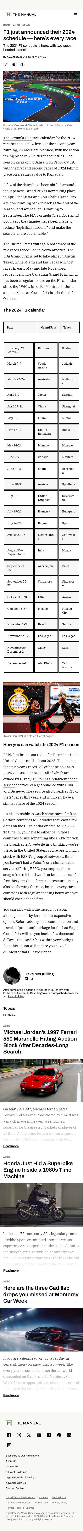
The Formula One (17, 138)
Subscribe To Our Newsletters (22, 1455)
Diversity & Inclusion (19, 1502)
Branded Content (15, 1488)
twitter (32, 978)
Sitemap (30, 1508)
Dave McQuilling (16, 57)
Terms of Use (41, 1502)
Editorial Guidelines (16, 1472)
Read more (11, 1146)
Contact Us (12, 1466)
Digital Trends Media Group (20, 1497)
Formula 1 (9, 1015)
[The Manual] (21, 14)
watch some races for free (55, 814)
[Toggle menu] (75, 14)
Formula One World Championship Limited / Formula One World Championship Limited (37, 127)
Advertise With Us (16, 1483)
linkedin (26, 978)
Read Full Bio (16, 996)
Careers (43, 1497)
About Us (11, 1461)
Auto (6, 1026)
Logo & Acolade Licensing (20, 1477)
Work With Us (59, 1497)
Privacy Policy (59, 1502)
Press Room (14, 1508)
